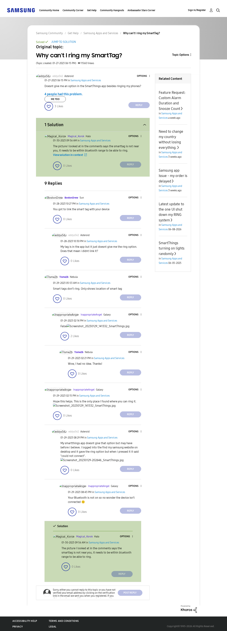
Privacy (17, 626)
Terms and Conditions (64, 621)
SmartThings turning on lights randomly (171, 248)
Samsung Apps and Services (101, 33)
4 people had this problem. (64, 94)
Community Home (49, 10)
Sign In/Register (197, 10)
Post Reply (130, 592)
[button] (143, 76)
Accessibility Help (24, 621)
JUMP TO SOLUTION (63, 42)
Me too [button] (55, 99)
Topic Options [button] (180, 54)
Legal (52, 626)
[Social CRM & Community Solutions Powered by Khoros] (189, 608)
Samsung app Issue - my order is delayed (173, 175)
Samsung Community (49, 33)
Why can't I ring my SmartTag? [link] (141, 33)
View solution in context (68, 155)
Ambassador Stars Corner (141, 10)
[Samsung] (21, 10)
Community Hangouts (112, 10)
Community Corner (73, 10)
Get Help (91, 10)
